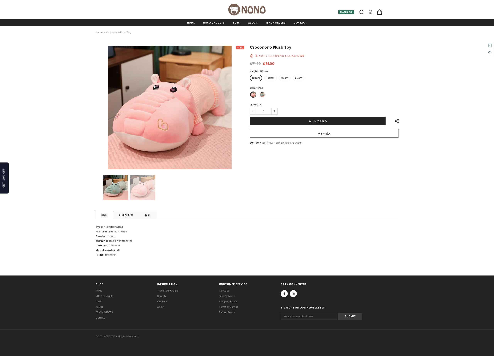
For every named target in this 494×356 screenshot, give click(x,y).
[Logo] (247, 9)
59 (257, 142)
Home (99, 32)
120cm (256, 78)
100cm (271, 78)
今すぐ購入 (324, 134)
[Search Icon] (362, 12)
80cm (284, 78)
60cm (298, 78)
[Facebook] (284, 293)
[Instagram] (293, 293)
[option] (170, 107)
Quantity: (256, 104)
